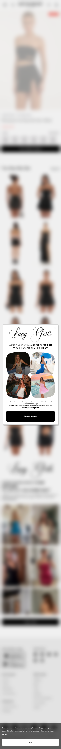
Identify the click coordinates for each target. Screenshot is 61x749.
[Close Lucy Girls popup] (55, 328)
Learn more (30, 416)
